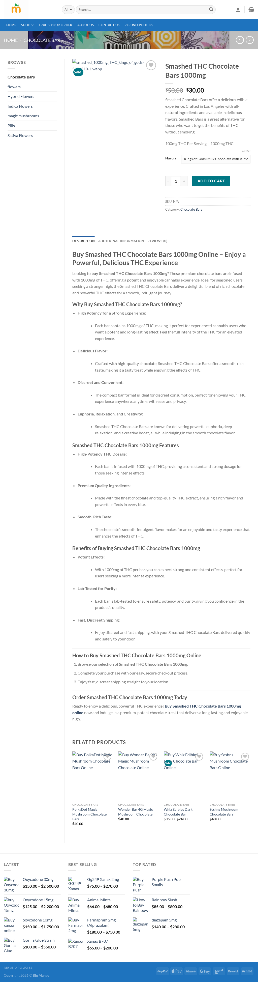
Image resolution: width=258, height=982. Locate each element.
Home (11, 25)
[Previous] (72, 793)
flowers (14, 86)
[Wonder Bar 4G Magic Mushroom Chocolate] (138, 775)
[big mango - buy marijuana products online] (29, 9)
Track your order (55, 25)
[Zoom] (79, 138)
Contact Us (109, 25)
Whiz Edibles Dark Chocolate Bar (178, 811)
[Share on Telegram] (179, 220)
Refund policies (138, 25)
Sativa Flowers (20, 135)
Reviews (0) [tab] (157, 241)
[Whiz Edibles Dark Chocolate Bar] (184, 775)
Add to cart (211, 180)
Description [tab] (83, 241)
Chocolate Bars (43, 40)
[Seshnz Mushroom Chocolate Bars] (230, 775)
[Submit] (211, 9)
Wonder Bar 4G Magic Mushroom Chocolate (135, 811)
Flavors (170, 158)
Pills (11, 125)
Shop (25, 25)
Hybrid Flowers (21, 96)
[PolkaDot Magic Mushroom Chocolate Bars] (92, 775)
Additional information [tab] (121, 241)
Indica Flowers (20, 106)
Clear (246, 150)
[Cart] (251, 9)
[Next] (250, 793)
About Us (85, 25)
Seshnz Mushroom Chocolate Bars (224, 811)
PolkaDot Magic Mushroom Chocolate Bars (89, 814)
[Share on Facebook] (170, 220)
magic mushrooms (23, 115)
